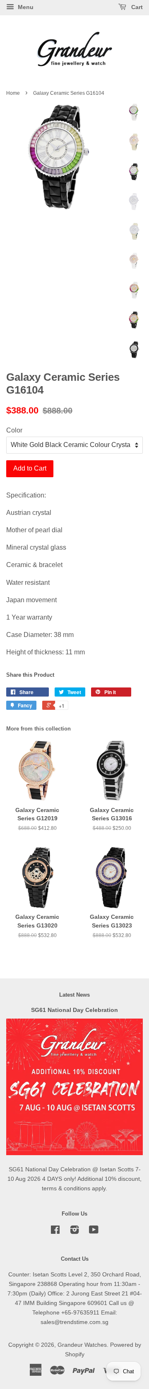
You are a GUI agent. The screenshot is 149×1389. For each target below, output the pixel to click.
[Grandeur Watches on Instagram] (74, 1231)
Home (13, 93)
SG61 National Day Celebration (74, 1010)
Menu (25, 7)
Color (14, 430)
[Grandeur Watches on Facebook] (55, 1231)
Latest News (74, 995)
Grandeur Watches (82, 1345)
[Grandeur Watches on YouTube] (94, 1231)
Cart (136, 7)
